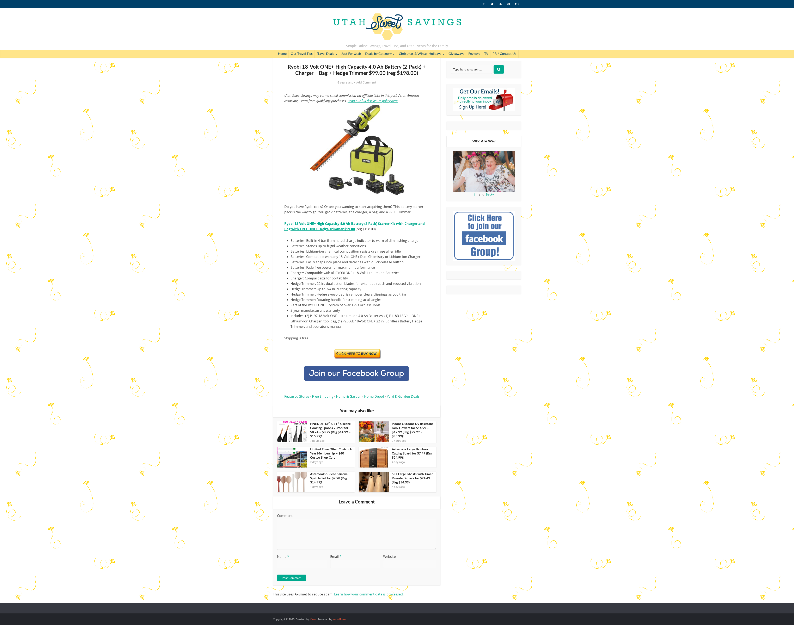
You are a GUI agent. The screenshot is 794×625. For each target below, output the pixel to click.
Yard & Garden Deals (403, 396)
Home (282, 53)
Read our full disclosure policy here (373, 101)
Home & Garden (348, 396)
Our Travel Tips (302, 53)
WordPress (339, 619)
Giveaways (456, 53)
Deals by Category (378, 53)
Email (335, 556)
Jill (475, 194)
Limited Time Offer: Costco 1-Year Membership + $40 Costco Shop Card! (331, 453)
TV (486, 53)
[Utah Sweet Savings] (397, 26)
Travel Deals (325, 53)
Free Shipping (322, 396)
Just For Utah (351, 53)
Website (389, 556)
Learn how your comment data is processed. (369, 594)
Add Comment (366, 82)
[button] (423, 111)
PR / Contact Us (504, 53)
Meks (313, 619)
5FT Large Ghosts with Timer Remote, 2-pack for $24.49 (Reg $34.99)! (412, 478)
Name (283, 556)
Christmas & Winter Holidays (420, 53)
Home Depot (374, 396)
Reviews (474, 53)
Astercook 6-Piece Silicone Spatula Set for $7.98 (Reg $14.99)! (329, 478)
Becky (490, 194)
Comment (285, 515)
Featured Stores (296, 396)
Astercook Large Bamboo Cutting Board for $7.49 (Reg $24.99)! (412, 453)
